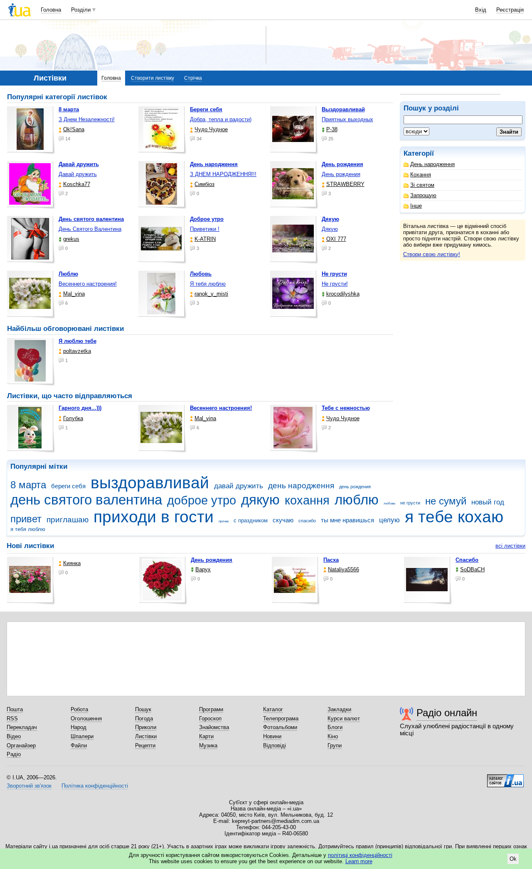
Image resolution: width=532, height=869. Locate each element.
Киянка (72, 563)
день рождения (355, 486)
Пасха (331, 560)
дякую (260, 499)
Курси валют (344, 718)
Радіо (14, 754)
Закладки (339, 709)
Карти (206, 736)
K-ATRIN (205, 239)
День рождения (341, 174)
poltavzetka (77, 351)
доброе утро (201, 500)
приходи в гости (154, 517)
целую (389, 520)
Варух (203, 569)
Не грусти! (335, 284)
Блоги (335, 727)
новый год (487, 502)
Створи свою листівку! (431, 254)
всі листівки (510, 546)
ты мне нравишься (347, 520)
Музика (208, 745)
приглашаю (68, 519)
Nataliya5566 (343, 569)
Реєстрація (510, 10)
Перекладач (22, 727)
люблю (357, 499)
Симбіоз (204, 184)
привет (26, 519)
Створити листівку (152, 78)
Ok (513, 859)
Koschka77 (76, 184)
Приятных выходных (347, 119)
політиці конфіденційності (360, 855)
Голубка (73, 418)
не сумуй (445, 501)
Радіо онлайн (446, 712)
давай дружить (238, 486)
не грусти (410, 502)
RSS (12, 718)
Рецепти (145, 745)
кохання (307, 500)
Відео (14, 736)
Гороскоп (210, 718)
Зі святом (422, 185)
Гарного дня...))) (80, 408)
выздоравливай (150, 483)
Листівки (146, 736)
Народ (78, 727)
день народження (301, 485)
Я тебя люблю (208, 284)
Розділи (81, 10)
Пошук (143, 709)
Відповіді (274, 745)
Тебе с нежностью (346, 408)
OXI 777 (336, 239)
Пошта (15, 709)
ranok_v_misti (211, 294)
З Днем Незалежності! (87, 119)
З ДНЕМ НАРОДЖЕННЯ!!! (223, 174)
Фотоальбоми (280, 727)
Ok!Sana (73, 129)
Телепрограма (280, 718)
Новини (272, 736)
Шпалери (82, 736)
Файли (79, 745)
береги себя (68, 486)
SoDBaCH (472, 569)
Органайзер (21, 745)
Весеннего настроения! (88, 284)
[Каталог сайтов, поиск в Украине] (505, 777)
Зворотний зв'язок (29, 786)
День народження (432, 164)
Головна (51, 10)
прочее (224, 521)
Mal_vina (74, 294)
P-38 (331, 129)
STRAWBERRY (345, 184)
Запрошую (423, 195)
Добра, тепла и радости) (220, 119)
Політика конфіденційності (95, 786)
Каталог (273, 709)
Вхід (480, 10)
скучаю (283, 520)
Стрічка (193, 78)
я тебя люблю (27, 529)
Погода (144, 718)
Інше (416, 206)
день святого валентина (86, 499)
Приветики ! (204, 229)
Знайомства (214, 727)
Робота (79, 709)
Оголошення (86, 718)
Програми (211, 709)
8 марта (28, 485)
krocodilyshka (343, 294)
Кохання (420, 174)
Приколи (145, 727)
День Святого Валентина (90, 229)
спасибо (307, 520)
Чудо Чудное (211, 129)
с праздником (251, 520)
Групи (335, 745)
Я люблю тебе (77, 341)
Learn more (358, 861)
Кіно (333, 736)
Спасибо (467, 560)
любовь (389, 503)
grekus (71, 239)
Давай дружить (78, 174)
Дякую (330, 229)
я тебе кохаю (454, 517)
